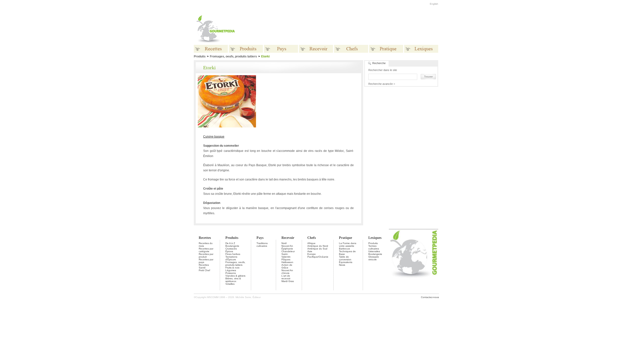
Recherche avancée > (381, 83)
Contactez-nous (430, 297)
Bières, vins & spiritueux (233, 280)
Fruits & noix (232, 267)
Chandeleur (288, 251)
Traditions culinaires (262, 244)
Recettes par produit (206, 255)
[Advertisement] (347, 29)
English (434, 3)
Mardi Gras (287, 281)
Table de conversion (345, 258)
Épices (229, 251)
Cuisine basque (213, 136)
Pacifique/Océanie (317, 256)
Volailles (230, 284)
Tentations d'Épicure (231, 258)
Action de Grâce (286, 266)
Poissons (230, 273)
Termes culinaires (373, 247)
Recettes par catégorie (206, 250)
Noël (284, 243)
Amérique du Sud (317, 248)
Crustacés (231, 248)
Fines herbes (232, 254)
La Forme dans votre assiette (347, 244)
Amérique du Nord (317, 246)
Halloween (287, 262)
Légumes (230, 270)
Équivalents (345, 262)
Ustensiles (374, 251)
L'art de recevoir (285, 277)
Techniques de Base (347, 252)
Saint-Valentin (286, 255)
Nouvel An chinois (287, 271)
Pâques (285, 259)
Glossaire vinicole (373, 258)
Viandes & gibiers (235, 275)
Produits (231, 238)
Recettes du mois (206, 244)
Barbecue (344, 248)
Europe (311, 254)
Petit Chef (204, 270)
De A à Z (230, 243)
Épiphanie (287, 248)
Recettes (205, 238)
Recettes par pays (206, 261)
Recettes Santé (204, 266)
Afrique (311, 243)
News (342, 265)
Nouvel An (287, 246)
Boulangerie (232, 246)
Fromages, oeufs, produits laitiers (233, 56)
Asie (309, 251)
